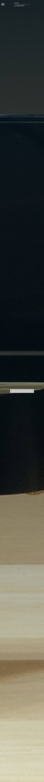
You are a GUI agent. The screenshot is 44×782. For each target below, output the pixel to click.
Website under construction (22, 391)
